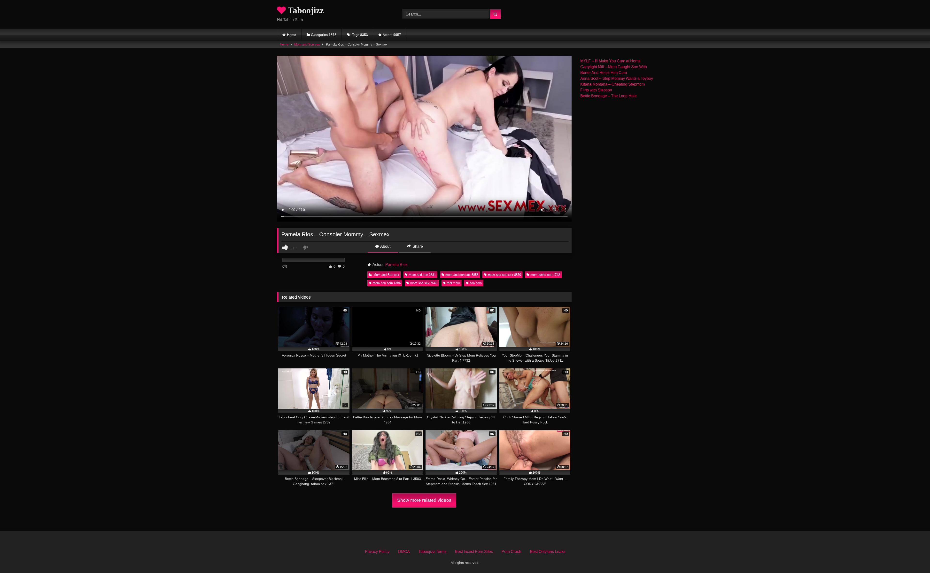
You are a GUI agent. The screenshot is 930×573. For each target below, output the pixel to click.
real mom (453, 283)
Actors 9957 (392, 35)
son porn (476, 283)
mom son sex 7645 (423, 283)
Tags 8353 (360, 35)
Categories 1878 (323, 35)
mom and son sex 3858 (461, 275)
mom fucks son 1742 (545, 275)
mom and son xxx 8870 (504, 275)
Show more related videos (424, 500)
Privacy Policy (377, 551)
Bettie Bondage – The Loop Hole (608, 96)
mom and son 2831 (422, 275)
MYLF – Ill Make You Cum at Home (610, 61)
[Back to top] (915, 558)
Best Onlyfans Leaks (547, 551)
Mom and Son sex (307, 44)
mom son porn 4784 (387, 283)
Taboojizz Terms (432, 551)
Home (291, 35)
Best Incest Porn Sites (474, 551)
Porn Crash (511, 551)
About (385, 246)
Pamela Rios (396, 265)
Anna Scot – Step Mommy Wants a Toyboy (616, 78)
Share (417, 246)
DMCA (404, 551)
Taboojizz (305, 10)
